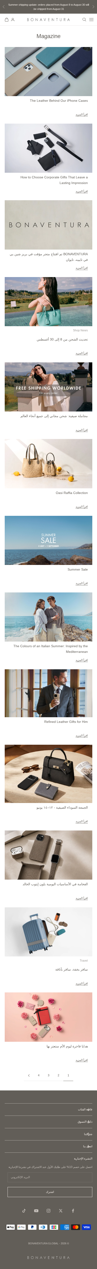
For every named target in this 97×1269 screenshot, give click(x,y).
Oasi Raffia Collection (72, 493)
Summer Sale (78, 569)
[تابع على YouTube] (36, 1210)
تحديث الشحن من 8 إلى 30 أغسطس (62, 339)
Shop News (80, 330)
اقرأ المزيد (82, 114)
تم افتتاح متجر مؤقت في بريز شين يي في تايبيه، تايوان (49, 257)
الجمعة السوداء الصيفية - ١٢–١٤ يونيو (62, 807)
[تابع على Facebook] (73, 1210)
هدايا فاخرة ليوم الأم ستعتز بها (67, 1046)
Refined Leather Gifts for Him (66, 722)
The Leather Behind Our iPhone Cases (59, 100)
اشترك (50, 1192)
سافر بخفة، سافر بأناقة (71, 969)
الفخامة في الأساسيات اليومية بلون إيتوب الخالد (55, 884)
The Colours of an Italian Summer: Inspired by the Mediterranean (50, 649)
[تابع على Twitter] (60, 1210)
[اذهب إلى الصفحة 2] (29, 1075)
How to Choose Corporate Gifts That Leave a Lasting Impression (54, 180)
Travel (84, 960)
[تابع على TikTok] (24, 1210)
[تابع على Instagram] (48, 1210)
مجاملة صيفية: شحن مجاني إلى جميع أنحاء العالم (54, 416)
